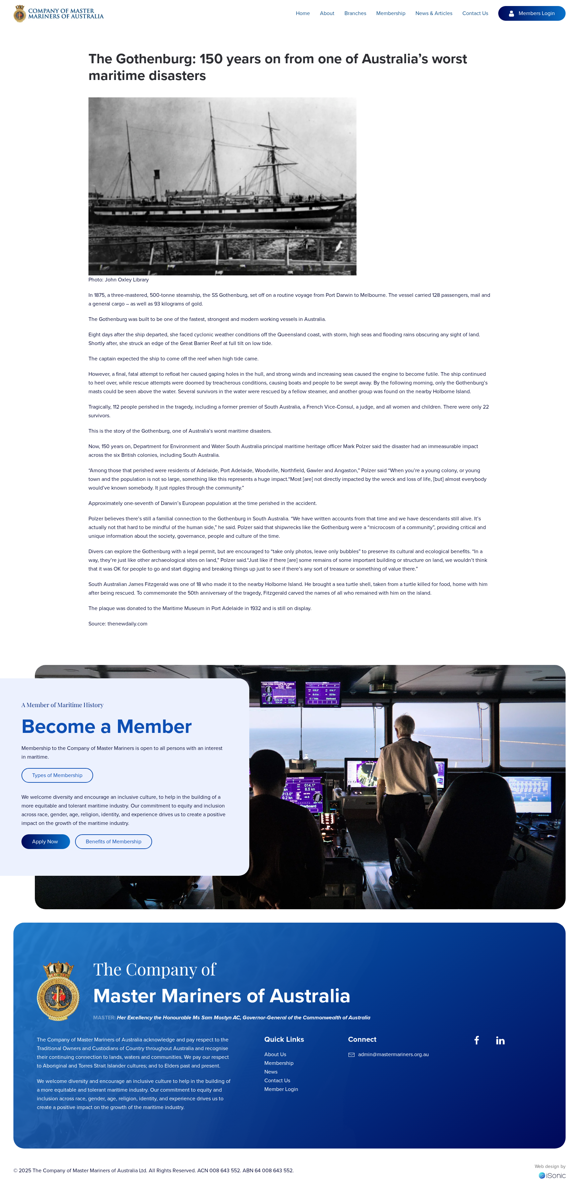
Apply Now (45, 841)
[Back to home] (58, 13)
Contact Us (475, 13)
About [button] (327, 13)
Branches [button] (355, 13)
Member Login (281, 1089)
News (270, 1072)
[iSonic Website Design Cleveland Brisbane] (552, 1175)
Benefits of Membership (113, 841)
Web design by (550, 1166)
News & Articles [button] (433, 13)
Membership (279, 1063)
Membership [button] (390, 13)
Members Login (537, 13)
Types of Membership (57, 775)
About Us (275, 1054)
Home (303, 13)
